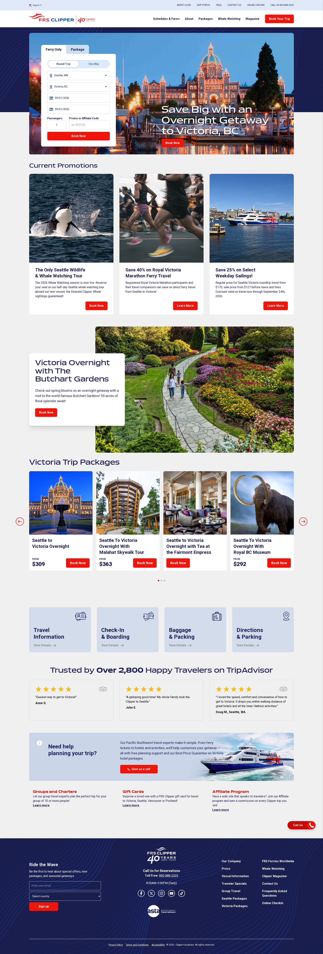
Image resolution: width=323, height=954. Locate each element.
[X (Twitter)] (151, 893)
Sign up (44, 906)
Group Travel (231, 891)
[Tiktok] (181, 893)
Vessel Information (235, 876)
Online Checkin (255, 5)
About (189, 19)
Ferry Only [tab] (53, 49)
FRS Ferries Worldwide (278, 861)
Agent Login (184, 5)
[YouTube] (171, 893)
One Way (94, 63)
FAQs (219, 5)
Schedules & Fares (166, 19)
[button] (158, 580)
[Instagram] (161, 893)
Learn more (41, 805)
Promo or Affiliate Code (84, 118)
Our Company (231, 861)
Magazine (252, 19)
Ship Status (203, 5)
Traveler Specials (234, 883)
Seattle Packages (234, 898)
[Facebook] (141, 893)
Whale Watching (229, 19)
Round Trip (63, 63)
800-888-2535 (168, 875)
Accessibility (158, 945)
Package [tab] (77, 49)
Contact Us (234, 5)
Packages (206, 19)
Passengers (54, 118)
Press (226, 868)
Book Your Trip (279, 19)
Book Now (78, 136)
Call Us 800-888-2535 (282, 5)
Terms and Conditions (137, 945)
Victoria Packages (235, 906)
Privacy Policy (116, 945)
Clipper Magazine (274, 876)
